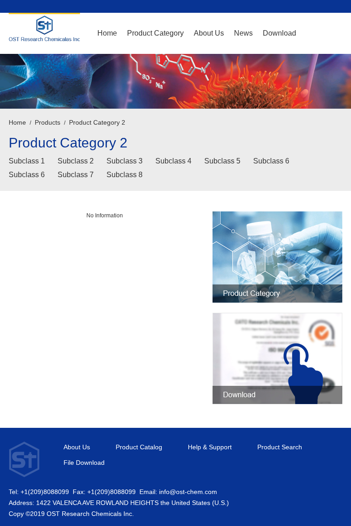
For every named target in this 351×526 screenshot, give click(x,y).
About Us (209, 33)
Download (279, 33)
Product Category (155, 33)
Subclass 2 (76, 161)
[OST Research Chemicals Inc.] (44, 32)
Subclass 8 (124, 175)
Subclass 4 (173, 161)
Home (107, 33)
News (243, 33)
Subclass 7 (76, 175)
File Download (84, 462)
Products (47, 122)
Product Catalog (139, 447)
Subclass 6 (271, 161)
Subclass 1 (27, 161)
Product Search (279, 447)
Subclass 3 (124, 161)
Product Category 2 (97, 122)
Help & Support (210, 447)
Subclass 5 (222, 161)
